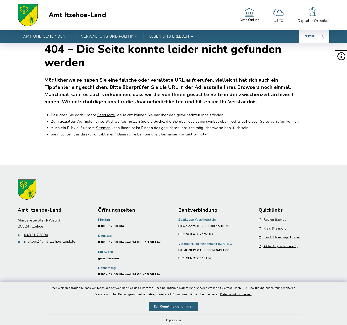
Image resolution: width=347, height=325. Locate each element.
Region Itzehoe (274, 219)
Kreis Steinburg (275, 228)
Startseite (106, 115)
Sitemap (103, 127)
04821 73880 (36, 235)
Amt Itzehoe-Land (77, 15)
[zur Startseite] (28, 15)
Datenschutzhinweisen (236, 294)
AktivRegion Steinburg (280, 246)
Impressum (173, 320)
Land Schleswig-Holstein (282, 237)
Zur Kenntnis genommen (173, 306)
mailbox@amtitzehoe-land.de (49, 241)
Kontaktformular (193, 134)
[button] (341, 56)
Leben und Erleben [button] (169, 36)
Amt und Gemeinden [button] (44, 36)
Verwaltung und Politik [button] (107, 36)
